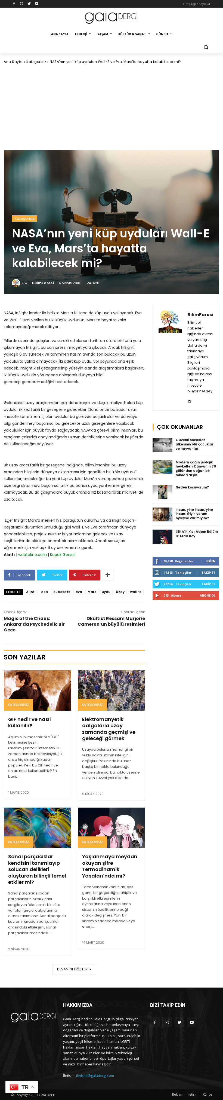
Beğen (210, 561)
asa (44, 591)
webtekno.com (32, 554)
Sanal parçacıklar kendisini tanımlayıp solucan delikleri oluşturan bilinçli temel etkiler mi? (37, 869)
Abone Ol (207, 595)
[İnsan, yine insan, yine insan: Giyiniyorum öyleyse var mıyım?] (163, 515)
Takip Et (208, 572)
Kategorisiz (36, 61)
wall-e (135, 591)
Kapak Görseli (62, 554)
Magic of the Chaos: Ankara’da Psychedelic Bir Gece (34, 624)
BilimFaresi (43, 283)
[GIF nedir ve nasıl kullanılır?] (37, 690)
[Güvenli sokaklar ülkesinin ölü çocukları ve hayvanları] (163, 445)
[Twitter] (29, 4)
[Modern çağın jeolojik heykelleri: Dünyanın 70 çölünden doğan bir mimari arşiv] (163, 467)
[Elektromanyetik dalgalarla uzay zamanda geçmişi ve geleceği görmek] (111, 690)
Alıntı (31, 591)
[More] (107, 575)
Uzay (120, 591)
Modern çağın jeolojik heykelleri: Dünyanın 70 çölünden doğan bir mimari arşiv (196, 468)
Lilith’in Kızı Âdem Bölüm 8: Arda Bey (197, 533)
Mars (92, 591)
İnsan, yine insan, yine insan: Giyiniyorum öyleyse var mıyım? (194, 513)
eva (79, 591)
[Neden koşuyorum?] (163, 492)
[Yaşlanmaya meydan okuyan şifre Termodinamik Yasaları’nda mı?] (111, 828)
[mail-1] (189, 400)
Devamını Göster (72, 969)
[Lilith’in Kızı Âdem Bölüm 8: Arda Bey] (163, 537)
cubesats (61, 591)
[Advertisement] (111, 107)
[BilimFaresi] (17, 283)
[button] (205, 47)
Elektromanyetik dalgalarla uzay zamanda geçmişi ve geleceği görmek (108, 729)
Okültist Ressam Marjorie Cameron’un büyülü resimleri (111, 621)
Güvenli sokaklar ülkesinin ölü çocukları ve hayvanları (195, 444)
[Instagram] (21, 4)
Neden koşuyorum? (192, 487)
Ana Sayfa (13, 61)
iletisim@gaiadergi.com (95, 1075)
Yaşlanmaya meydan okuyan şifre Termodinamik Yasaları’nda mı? (109, 866)
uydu (106, 591)
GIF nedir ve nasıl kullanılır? (29, 722)
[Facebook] (14, 4)
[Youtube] (36, 4)
